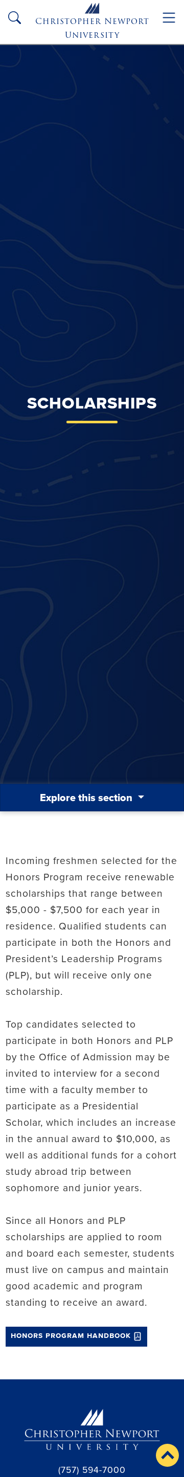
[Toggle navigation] (169, 17)
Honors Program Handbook (71, 1335)
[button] (167, 1455)
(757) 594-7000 (92, 1469)
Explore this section (87, 797)
